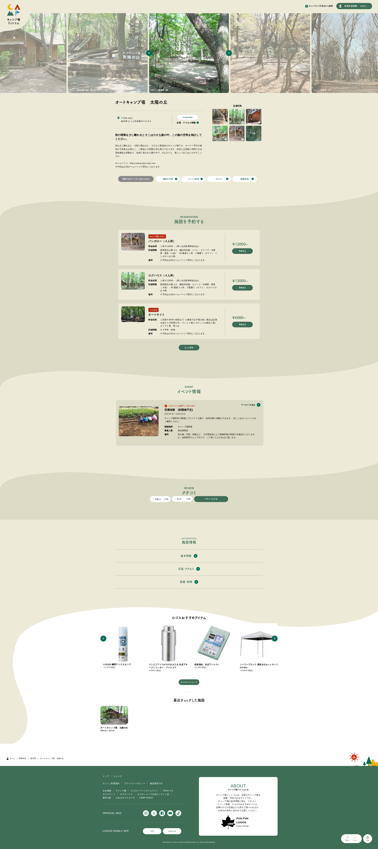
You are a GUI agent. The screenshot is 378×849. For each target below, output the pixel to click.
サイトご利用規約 (111, 783)
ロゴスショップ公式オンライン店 (153, 794)
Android (172, 831)
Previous (149, 53)
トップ (106, 776)
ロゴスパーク (126, 794)
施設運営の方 (156, 783)
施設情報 (244, 179)
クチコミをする (211, 499)
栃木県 (33, 758)
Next (229, 53)
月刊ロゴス (168, 791)
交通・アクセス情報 (186, 122)
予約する (242, 251)
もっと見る (189, 348)
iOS (152, 831)
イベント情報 (193, 179)
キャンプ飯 (121, 791)
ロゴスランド (109, 794)
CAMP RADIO (146, 798)
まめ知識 (107, 791)
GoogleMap (188, 117)
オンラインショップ (189, 682)
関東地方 (22, 758)
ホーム (12, 758)
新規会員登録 (350, 6)
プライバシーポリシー (134, 783)
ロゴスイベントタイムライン (144, 791)
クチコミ (219, 179)
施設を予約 (168, 179)
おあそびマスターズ (125, 798)
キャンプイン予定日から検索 (321, 6)
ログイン (363, 6)
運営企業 (107, 798)
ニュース (118, 776)
